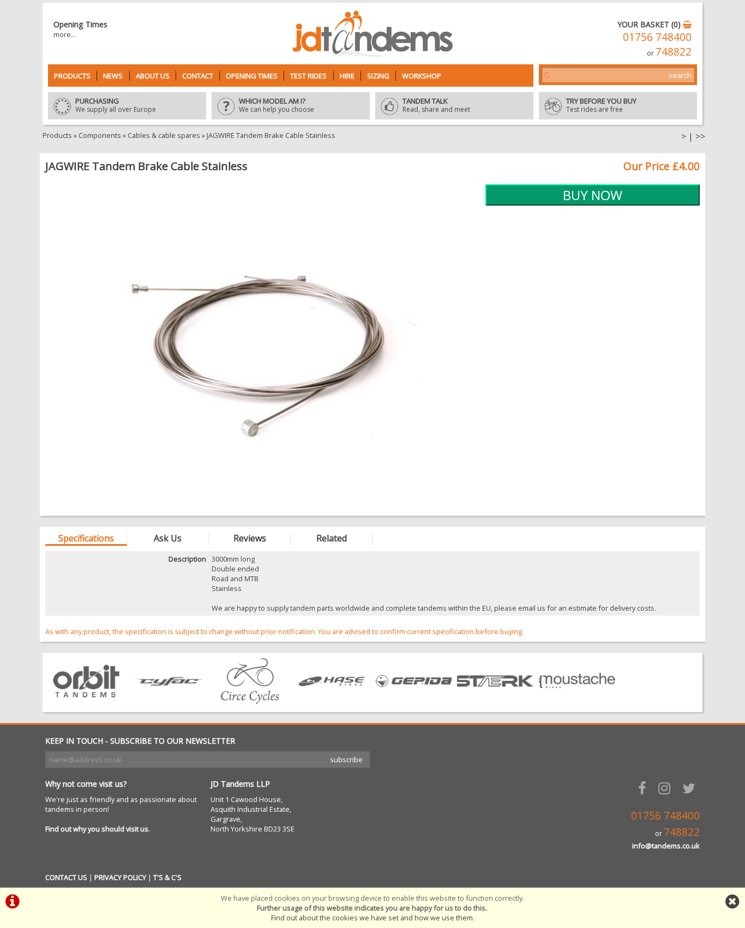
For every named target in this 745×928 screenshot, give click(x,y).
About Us (153, 76)
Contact (197, 76)
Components (100, 135)
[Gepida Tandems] (413, 701)
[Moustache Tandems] (577, 701)
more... (64, 34)
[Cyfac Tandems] (168, 701)
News (113, 76)
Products (72, 76)
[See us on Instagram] (666, 788)
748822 (674, 51)
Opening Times (252, 76)
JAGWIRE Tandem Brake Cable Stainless (271, 135)
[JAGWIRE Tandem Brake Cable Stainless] (262, 347)
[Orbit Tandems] (86, 701)
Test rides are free (601, 106)
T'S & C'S (167, 877)
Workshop (421, 76)
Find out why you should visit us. (97, 829)
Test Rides (308, 76)
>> (700, 136)
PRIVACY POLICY (120, 877)
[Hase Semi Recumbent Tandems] (331, 701)
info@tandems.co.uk (666, 846)
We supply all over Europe (115, 106)
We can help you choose (276, 106)
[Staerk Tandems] (495, 701)
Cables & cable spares (164, 135)
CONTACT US (66, 877)
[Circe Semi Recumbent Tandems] (250, 701)
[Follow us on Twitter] (691, 788)
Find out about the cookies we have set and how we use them (372, 918)
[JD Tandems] (373, 53)
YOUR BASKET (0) (650, 24)
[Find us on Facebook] (644, 788)
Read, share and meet (436, 106)
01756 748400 (657, 36)
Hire (347, 76)
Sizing (378, 76)
